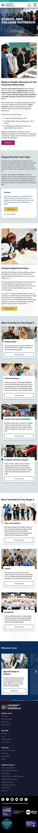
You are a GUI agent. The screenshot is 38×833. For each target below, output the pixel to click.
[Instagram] (2, 799)
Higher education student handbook (12, 776)
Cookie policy (5, 788)
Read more (14, 691)
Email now (11, 209)
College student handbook (9, 779)
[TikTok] (26, 799)
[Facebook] (12, 799)
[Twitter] (7, 799)
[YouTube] (16, 799)
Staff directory (5, 722)
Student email (5, 756)
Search (29, 6)
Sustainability (5, 773)
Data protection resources (9, 770)
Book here (8, 143)
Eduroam (4, 791)
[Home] (7, 5)
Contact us (4, 716)
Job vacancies (5, 742)
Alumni (3, 736)
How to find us (5, 725)
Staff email (4, 753)
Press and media (6, 719)
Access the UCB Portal (8, 750)
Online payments (6, 739)
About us (4, 733)
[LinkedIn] (21, 799)
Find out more (9, 308)
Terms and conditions (8, 768)
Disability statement (7, 782)
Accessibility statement (8, 785)
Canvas (3, 759)
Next (36, 671)
